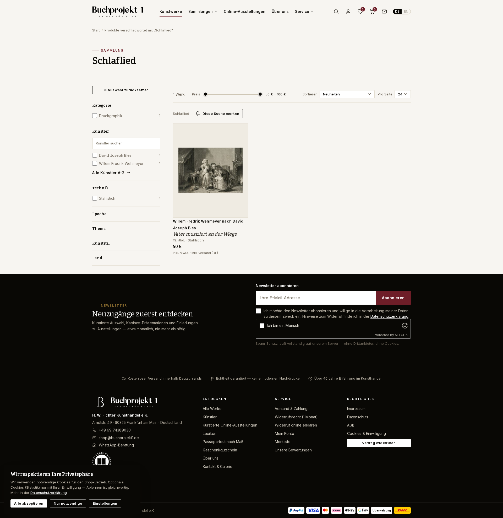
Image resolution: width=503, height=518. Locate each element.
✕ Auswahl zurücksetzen (126, 90)
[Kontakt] (384, 11)
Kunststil (101, 243)
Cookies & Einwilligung (366, 433)
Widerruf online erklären (296, 425)
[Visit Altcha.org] (405, 325)
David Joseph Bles (129, 155)
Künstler (100, 131)
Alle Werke (212, 408)
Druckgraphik (129, 116)
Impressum (356, 408)
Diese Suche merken (221, 113)
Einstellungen (105, 503)
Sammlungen (200, 11)
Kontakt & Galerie (217, 466)
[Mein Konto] (348, 11)
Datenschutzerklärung (389, 316)
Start (96, 30)
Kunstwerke (171, 11)
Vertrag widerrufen (379, 443)
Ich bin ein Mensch (283, 325)
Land (97, 258)
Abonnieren (393, 297)
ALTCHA (401, 335)
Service (302, 11)
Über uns (280, 11)
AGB (350, 425)
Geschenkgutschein (220, 450)
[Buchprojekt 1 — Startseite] (117, 11)
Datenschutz (358, 417)
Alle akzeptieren (28, 503)
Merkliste (283, 441)
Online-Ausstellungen (245, 11)
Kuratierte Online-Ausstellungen (230, 425)
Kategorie (101, 105)
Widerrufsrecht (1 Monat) (296, 417)
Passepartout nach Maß (223, 441)
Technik (100, 188)
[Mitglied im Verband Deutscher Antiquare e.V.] (143, 461)
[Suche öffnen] (336, 11)
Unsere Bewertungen (293, 450)
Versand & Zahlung (291, 408)
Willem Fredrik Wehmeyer (129, 163)
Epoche (99, 214)
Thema (99, 228)
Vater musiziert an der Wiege (205, 234)
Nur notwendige (68, 503)
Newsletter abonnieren (277, 285)
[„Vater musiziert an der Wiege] (240, 130)
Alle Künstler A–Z (108, 172)
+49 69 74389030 (115, 430)
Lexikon (209, 433)
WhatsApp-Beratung (116, 445)
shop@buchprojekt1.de (119, 437)
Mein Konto (284, 433)
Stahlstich (129, 198)
